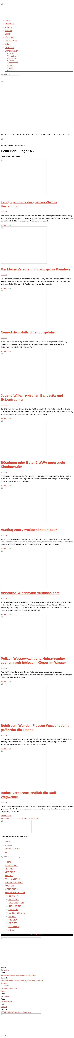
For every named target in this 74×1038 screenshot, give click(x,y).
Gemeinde (9, 23)
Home (7, 20)
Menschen (9, 47)
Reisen (11, 65)
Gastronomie (11, 40)
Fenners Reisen (6, 1002)
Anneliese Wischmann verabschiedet (30, 593)
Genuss (11, 55)
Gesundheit (13, 56)
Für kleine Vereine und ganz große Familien (35, 269)
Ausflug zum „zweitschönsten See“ (29, 530)
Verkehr (8, 27)
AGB (6, 852)
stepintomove (31, 981)
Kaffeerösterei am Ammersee (11, 975)
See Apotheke (6, 981)
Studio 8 (40, 981)
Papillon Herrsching (29, 975)
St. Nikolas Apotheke (18, 981)
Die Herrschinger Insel (9, 988)
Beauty (11, 53)
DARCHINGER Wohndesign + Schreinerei (16, 1012)
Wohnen (12, 68)
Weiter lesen (6, 225)
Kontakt (7, 841)
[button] (19, 857)
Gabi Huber (5, 996)
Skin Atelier (5, 970)
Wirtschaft (9, 37)
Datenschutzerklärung (13, 848)
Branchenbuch (11, 51)
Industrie (12, 58)
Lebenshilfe (13, 62)
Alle (10, 70)
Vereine (8, 30)
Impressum (8, 845)
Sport (7, 34)
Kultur (7, 44)
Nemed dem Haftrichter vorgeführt (28, 332)
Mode (11, 63)
